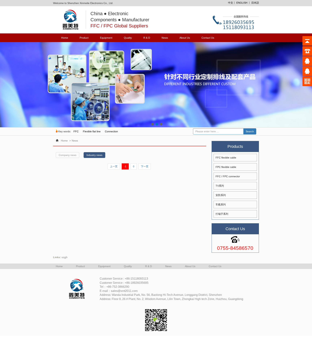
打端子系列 (222, 213)
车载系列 (221, 204)
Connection (111, 131)
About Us (184, 37)
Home (64, 37)
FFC (76, 131)
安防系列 (221, 195)
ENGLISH (241, 2)
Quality (128, 37)
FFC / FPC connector (228, 176)
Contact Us (208, 37)
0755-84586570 (235, 248)
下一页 (144, 166)
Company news (67, 155)
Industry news (94, 155)
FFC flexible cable (226, 157)
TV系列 (220, 185)
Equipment (106, 37)
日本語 (255, 2)
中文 (230, 2)
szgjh (65, 257)
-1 (125, 166)
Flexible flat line (92, 131)
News (165, 37)
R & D (146, 37)
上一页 (114, 166)
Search (250, 131)
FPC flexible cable (226, 167)
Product (84, 37)
